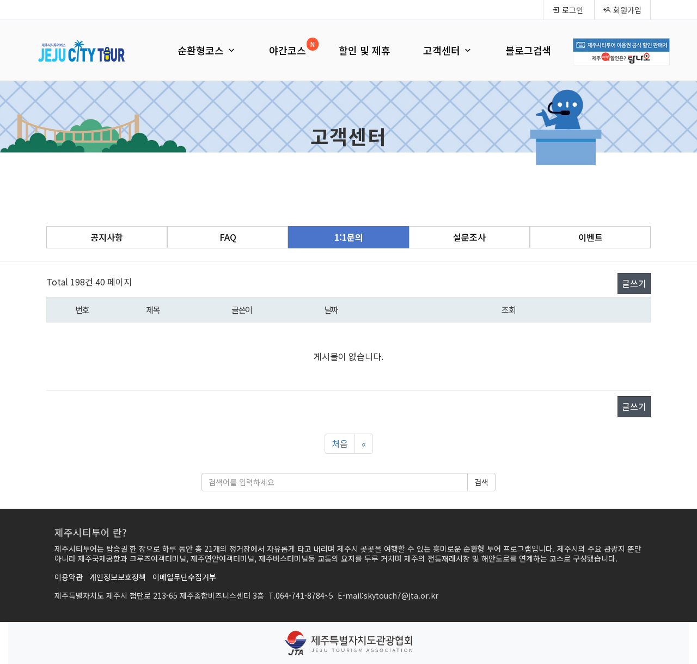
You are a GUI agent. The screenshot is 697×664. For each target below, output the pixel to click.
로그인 (571, 9)
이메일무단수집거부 (184, 576)
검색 (481, 482)
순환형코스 (202, 50)
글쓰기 (634, 283)
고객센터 (443, 50)
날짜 (331, 309)
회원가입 (626, 9)
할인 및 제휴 (364, 50)
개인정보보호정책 (117, 576)
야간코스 (287, 50)
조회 (508, 309)
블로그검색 (528, 50)
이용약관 (68, 576)
